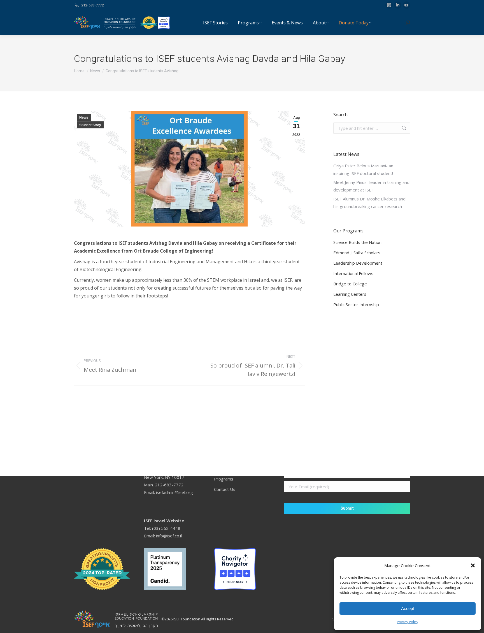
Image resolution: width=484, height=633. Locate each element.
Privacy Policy (407, 622)
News (83, 117)
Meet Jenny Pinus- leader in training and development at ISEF (371, 186)
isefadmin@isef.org (174, 492)
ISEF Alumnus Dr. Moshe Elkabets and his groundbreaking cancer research (369, 202)
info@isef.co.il (169, 536)
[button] (473, 565)
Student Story (90, 125)
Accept (407, 608)
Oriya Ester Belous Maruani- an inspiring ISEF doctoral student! (363, 169)
